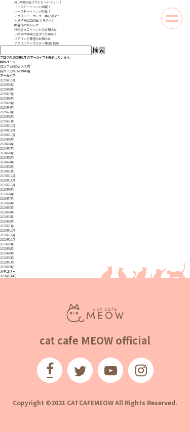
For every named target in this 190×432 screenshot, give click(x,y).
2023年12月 (7, 176)
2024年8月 (7, 144)
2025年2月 (7, 116)
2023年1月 (7, 226)
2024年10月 (7, 135)
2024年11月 (7, 130)
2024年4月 (7, 162)
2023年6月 (7, 203)
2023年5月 (7, 207)
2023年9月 (7, 189)
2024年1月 (7, 171)
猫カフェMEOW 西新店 (15, 71)
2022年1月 (7, 262)
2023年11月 (7, 180)
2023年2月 (7, 221)
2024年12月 (7, 125)
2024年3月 (7, 166)
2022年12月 (7, 230)
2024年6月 (7, 153)
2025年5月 (7, 103)
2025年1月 (7, 121)
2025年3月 (7, 112)
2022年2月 (7, 257)
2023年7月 (7, 198)
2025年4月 (7, 107)
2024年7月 (7, 148)
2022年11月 (7, 235)
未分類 (4, 276)
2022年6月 (7, 253)
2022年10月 (7, 239)
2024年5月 (7, 157)
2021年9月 (7, 267)
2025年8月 (7, 89)
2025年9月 (7, 84)
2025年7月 (7, 94)
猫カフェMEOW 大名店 (15, 66)
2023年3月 (7, 216)
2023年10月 (7, 185)
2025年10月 (7, 80)
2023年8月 (7, 194)
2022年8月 (7, 248)
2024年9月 (7, 139)
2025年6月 (7, 98)
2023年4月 (7, 212)
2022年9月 (7, 244)
